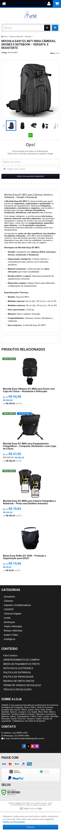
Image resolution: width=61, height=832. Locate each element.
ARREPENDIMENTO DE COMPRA (21, 660)
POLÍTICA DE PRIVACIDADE (18, 677)
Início (6, 36)
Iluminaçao (9, 622)
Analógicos (9, 639)
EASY (58, 53)
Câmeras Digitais (12, 613)
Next (57, 124)
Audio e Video (11, 635)
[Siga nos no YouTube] (32, 746)
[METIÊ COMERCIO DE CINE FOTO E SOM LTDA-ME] (30, 15)
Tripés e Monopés (13, 626)
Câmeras (8, 601)
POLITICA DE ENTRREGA (17, 672)
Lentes (7, 618)
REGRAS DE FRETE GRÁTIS (18, 681)
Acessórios (9, 596)
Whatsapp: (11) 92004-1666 (16, 735)
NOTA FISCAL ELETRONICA (18, 668)
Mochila (28, 36)
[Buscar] (47, 28)
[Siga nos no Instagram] (37, 746)
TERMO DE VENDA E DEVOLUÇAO (22, 685)
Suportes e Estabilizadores (17, 605)
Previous (3, 125)
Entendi (30, 827)
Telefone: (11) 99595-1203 (15, 733)
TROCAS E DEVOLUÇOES (17, 689)
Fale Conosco (10, 655)
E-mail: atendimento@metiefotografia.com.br (23, 738)
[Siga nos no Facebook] (24, 746)
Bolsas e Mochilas (16, 36)
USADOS (9, 609)
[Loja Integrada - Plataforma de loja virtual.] (30, 808)
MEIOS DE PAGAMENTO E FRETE (21, 664)
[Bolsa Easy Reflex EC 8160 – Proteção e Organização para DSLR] (30, 549)
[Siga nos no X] (28, 746)
